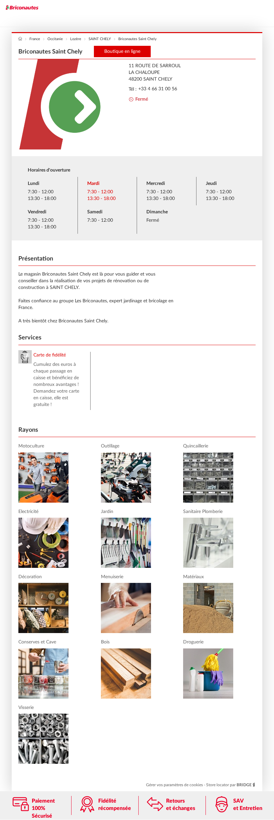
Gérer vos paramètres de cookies (175, 785)
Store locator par (229, 785)
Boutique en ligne (122, 51)
